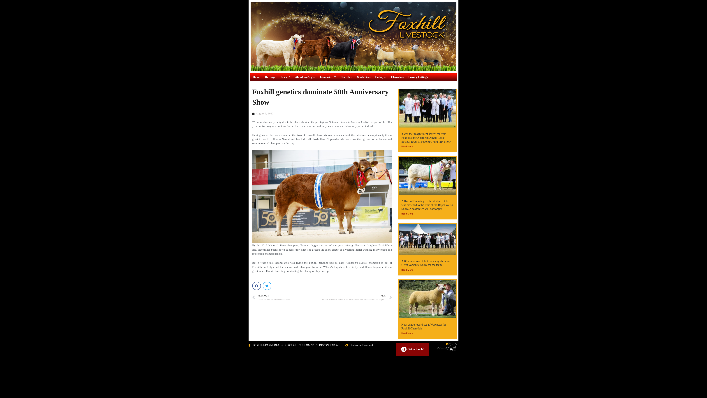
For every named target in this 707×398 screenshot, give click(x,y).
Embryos (380, 77)
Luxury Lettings (418, 77)
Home (256, 77)
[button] (256, 286)
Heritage (270, 77)
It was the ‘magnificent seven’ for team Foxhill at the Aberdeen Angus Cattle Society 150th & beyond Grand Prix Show (426, 137)
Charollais (397, 77)
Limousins (326, 77)
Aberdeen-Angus (305, 77)
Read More (407, 146)
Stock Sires (363, 77)
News (283, 77)
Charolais (346, 77)
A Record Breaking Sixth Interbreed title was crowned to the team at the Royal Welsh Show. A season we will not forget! (427, 205)
